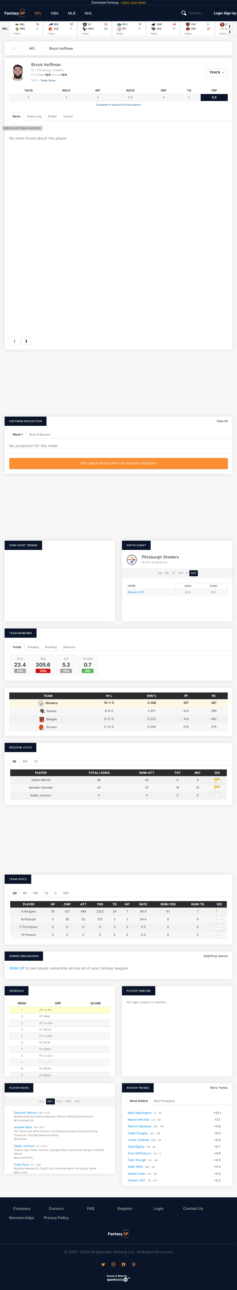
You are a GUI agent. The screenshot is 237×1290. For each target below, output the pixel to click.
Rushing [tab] (51, 647)
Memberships (21, 1217)
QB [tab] (14, 893)
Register (125, 1208)
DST (193, 573)
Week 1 (17, 434)
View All (222, 421)
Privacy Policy (56, 1217)
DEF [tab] (66, 893)
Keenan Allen (136, 1173)
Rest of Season (39, 434)
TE (173, 573)
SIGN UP (16, 968)
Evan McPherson (139, 1153)
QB (160, 573)
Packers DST (137, 1180)
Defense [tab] (69, 647)
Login (218, 13)
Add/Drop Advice (215, 956)
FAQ (90, 1208)
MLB (71, 13)
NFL (38, 13)
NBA (55, 13)
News (16, 116)
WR (180, 573)
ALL (41, 1101)
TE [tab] (36, 761)
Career (68, 116)
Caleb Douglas (138, 1133)
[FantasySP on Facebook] (123, 1264)
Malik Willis (135, 1166)
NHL (88, 13)
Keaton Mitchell (138, 1119)
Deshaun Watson (25, 1112)
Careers (56, 1208)
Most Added (139, 1101)
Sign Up (230, 13)
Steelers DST (136, 592)
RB (167, 573)
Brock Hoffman (61, 48)
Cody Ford (21, 1164)
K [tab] (56, 893)
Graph (52, 116)
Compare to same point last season (118, 104)
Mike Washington (140, 1113)
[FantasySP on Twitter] (103, 1264)
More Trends (219, 1087)
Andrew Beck (23, 1127)
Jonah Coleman (138, 1139)
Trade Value (47, 80)
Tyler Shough (137, 1160)
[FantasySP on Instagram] (113, 1264)
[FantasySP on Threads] (134, 1264)
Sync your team (134, 2)
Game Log (34, 116)
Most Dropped (164, 1101)
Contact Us (193, 1208)
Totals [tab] (16, 647)
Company (21, 1208)
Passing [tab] (33, 647)
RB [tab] (14, 761)
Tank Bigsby (136, 1146)
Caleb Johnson (24, 1146)
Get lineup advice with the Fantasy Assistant (118, 463)
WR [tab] (24, 761)
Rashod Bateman (139, 1126)
